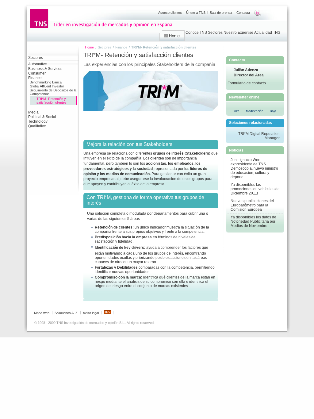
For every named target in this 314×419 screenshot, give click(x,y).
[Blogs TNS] (257, 13)
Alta (236, 111)
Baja (273, 111)
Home (172, 35)
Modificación (254, 111)
